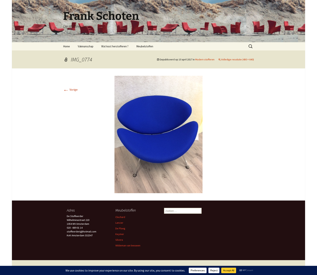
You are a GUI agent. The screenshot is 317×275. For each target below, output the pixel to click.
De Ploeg (120, 228)
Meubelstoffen (144, 46)
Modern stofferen (204, 59)
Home (66, 46)
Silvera (119, 239)
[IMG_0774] (158, 134)
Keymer (119, 234)
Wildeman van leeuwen (127, 245)
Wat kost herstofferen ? (114, 46)
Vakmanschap (85, 46)
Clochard (120, 217)
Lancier (119, 222)
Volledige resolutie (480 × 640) (237, 59)
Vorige (70, 89)
